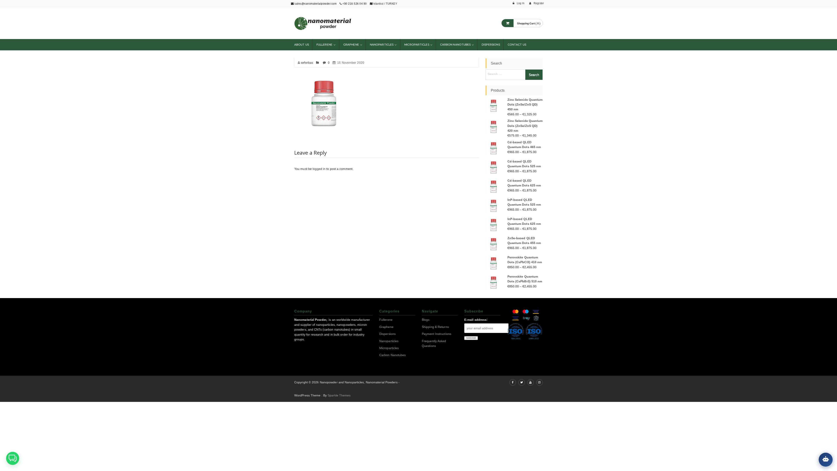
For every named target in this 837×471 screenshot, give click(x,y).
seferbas (307, 62)
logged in (319, 169)
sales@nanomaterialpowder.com (315, 3)
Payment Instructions (436, 334)
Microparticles (416, 44)
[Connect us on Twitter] (521, 382)
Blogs (426, 319)
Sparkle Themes (339, 395)
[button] (12, 458)
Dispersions (491, 44)
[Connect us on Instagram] (539, 382)
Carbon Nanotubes (455, 44)
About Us (301, 44)
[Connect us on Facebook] (512, 382)
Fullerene (324, 44)
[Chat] (826, 460)
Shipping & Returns (435, 327)
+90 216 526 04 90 (354, 3)
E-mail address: (476, 319)
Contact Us (517, 44)
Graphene (351, 44)
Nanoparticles (381, 44)
